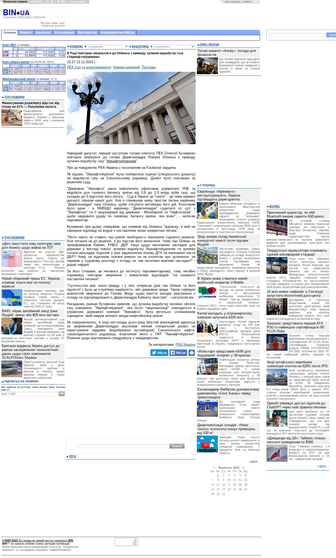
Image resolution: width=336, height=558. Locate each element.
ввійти (248, 1)
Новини (26, 32)
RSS (63, 1)
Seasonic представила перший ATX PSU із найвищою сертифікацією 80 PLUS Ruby (295, 327)
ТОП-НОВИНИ (14, 97)
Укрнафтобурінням (121, 161)
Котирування (64, 32)
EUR (6, 72)
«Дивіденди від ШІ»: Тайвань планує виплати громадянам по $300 (296, 440)
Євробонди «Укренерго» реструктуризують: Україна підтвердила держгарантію (218, 195)
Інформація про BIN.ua (117, 32)
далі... (255, 461)
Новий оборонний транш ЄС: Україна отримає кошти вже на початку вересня (31, 282)
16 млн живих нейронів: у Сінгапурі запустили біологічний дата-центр (295, 293)
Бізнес (274, 206)
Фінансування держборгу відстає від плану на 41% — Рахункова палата (30, 105)
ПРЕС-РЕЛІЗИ (209, 44)
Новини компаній (126, 67)
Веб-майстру (87, 32)
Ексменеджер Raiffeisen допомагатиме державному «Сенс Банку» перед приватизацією (228, 393)
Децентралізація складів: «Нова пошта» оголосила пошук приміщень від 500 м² (226, 429)
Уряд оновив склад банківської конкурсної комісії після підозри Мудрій (222, 240)
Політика (149, 67)
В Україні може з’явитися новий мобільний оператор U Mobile (222, 280)
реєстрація (232, 1)
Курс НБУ (9, 44)
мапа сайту (78, 1)
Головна (10, 32)
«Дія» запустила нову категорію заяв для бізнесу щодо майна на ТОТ (31, 246)
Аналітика (43, 32)
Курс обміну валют (16, 61)
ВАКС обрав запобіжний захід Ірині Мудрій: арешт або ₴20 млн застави (30, 313)
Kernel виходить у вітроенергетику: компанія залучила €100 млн (225, 315)
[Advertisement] (164, 17)
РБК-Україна (185, 344)
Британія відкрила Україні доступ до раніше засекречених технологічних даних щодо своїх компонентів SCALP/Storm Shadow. (31, 352)
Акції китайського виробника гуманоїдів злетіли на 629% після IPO (297, 364)
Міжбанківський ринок (18, 78)
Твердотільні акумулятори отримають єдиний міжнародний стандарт (297, 252)
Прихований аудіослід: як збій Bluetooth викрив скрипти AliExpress (295, 214)
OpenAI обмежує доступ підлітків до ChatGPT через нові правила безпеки (296, 405)
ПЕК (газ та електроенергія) (89, 67)
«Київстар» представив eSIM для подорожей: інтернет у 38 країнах (224, 353)
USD (6, 69)
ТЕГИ (72, 456)
